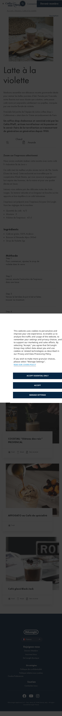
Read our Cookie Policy (25, 365)
